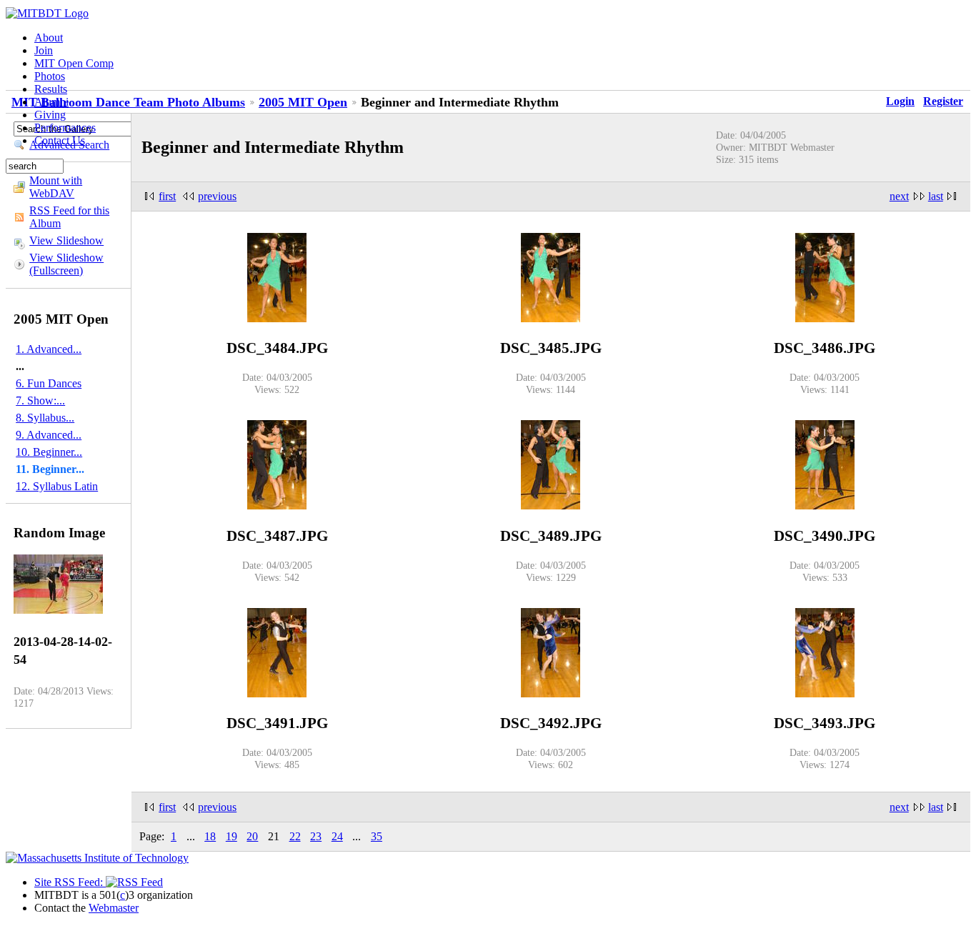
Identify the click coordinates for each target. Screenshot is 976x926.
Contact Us (59, 140)
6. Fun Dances (48, 383)
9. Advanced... (48, 435)
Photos (49, 76)
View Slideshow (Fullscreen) (66, 264)
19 (231, 836)
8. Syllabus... (45, 418)
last (935, 196)
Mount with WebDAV (55, 186)
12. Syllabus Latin (57, 486)
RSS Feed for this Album (69, 216)
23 (316, 836)
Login (900, 101)
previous (217, 196)
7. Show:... (40, 400)
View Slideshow (66, 240)
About (48, 37)
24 (337, 836)
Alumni (51, 102)
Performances (65, 127)
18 (210, 836)
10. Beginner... (49, 452)
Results (50, 89)
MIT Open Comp (74, 63)
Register (943, 101)
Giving (50, 115)
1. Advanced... (48, 349)
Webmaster (114, 908)
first (167, 196)
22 (295, 836)
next (899, 196)
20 (252, 836)
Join (43, 50)
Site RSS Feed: (70, 882)
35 (376, 836)
